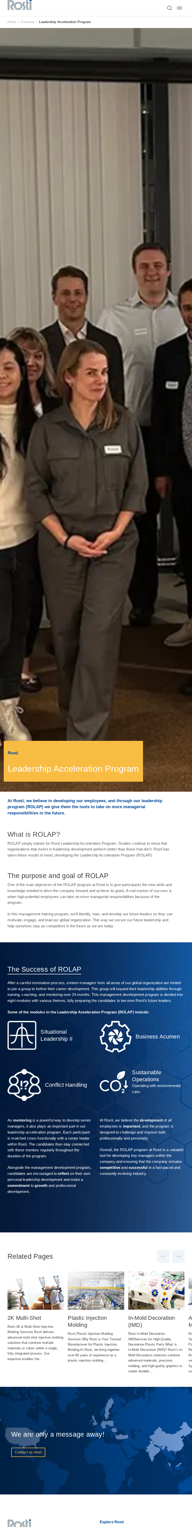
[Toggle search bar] (169, 8)
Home (12, 22)
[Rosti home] (20, 8)
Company (28, 22)
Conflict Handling (66, 1085)
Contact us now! (28, 1452)
